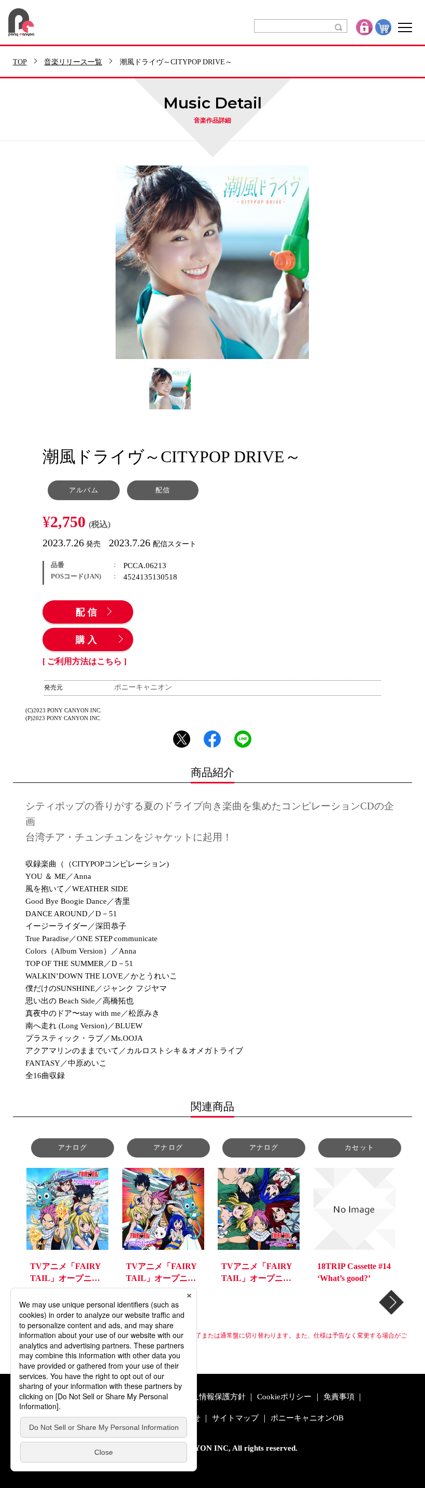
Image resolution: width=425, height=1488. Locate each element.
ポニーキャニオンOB (307, 1418)
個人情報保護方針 (214, 1397)
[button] (391, 1302)
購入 (88, 640)
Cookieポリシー (284, 1397)
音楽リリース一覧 (73, 62)
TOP (20, 62)
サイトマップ (235, 1418)
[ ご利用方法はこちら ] (84, 661)
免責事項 (339, 1397)
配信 (88, 612)
